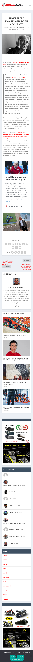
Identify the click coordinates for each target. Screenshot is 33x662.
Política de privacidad (17, 659)
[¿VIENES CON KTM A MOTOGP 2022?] (16, 325)
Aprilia (5, 555)
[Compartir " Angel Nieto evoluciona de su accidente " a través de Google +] (13, 244)
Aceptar (12, 656)
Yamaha (6, 599)
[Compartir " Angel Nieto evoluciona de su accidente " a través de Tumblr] (16, 244)
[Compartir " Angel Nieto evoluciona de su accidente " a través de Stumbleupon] (13, 247)
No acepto (20, 656)
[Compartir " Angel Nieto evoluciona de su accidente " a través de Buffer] (27, 244)
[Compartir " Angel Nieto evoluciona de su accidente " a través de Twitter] (9, 244)
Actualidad (15, 30)
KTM (4, 581)
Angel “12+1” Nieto (18, 77)
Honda (5, 573)
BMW (5, 560)
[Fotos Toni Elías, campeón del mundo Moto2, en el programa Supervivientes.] (16, 348)
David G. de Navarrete (18, 27)
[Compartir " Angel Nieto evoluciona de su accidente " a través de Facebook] (6, 244)
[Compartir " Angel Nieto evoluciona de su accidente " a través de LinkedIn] (23, 244)
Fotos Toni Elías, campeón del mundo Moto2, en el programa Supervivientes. (16, 359)
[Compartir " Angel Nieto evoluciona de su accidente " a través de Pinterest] (20, 244)
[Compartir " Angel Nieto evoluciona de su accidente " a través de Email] (16, 247)
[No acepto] (31, 656)
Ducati (5, 568)
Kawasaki (6, 577)
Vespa (5, 595)
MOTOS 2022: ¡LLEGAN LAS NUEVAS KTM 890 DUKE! (16, 408)
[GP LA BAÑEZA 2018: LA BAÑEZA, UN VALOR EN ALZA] (16, 372)
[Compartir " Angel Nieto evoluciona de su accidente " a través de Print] (20, 247)
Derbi (5, 564)
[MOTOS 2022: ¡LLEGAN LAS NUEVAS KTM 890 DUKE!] (16, 397)
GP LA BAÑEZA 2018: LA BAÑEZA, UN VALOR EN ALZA (14, 383)
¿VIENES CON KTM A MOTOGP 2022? (15, 335)
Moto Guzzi (7, 586)
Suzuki (5, 590)
